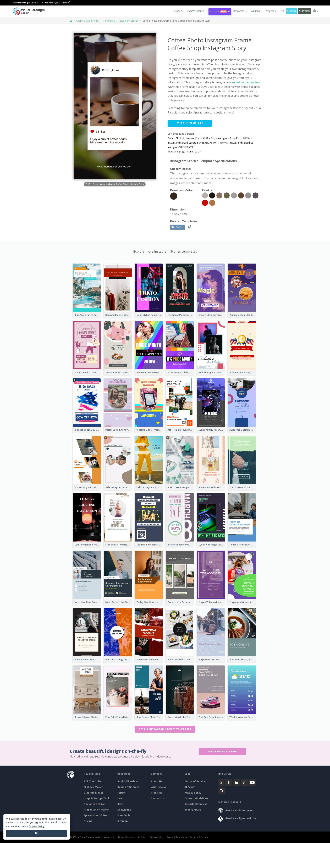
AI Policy (189, 787)
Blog (120, 804)
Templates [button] (270, 11)
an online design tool (245, 82)
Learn (120, 798)
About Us (156, 781)
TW (195, 151)
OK (36, 833)
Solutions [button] (255, 11)
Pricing (88, 821)
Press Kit (156, 792)
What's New (158, 787)
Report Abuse (192, 809)
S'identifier (304, 11)
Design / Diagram (128, 787)
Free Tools (123, 815)
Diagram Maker (93, 792)
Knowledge (124, 809)
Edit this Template (190, 123)
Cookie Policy (37, 826)
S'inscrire (291, 11)
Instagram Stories (129, 20)
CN (199, 151)
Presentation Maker (96, 809)
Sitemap (122, 821)
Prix (282, 11)
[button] (196, 11)
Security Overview (195, 804)
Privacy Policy (192, 792)
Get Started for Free (222, 751)
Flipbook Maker (93, 787)
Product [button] (178, 11)
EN (191, 151)
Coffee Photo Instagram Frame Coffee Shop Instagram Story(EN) (204, 138)
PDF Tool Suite (93, 781)
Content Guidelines (196, 798)
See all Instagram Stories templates (165, 729)
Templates (109, 20)
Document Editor (94, 804)
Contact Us (158, 798)
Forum (121, 792)
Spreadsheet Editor (96, 815)
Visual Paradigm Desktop (55, 2)
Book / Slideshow (127, 781)
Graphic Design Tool (87, 20)
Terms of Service (195, 781)
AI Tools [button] (218, 11)
